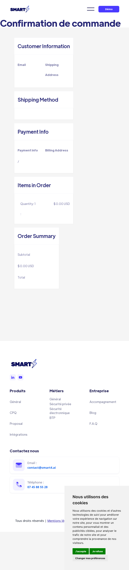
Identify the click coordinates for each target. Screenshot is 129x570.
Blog (93, 413)
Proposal (16, 423)
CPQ (13, 413)
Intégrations (18, 434)
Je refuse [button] (97, 551)
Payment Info (28, 150)
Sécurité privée (60, 404)
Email (22, 65)
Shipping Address (52, 70)
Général (15, 402)
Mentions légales (59, 521)
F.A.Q (93, 423)
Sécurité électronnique (60, 411)
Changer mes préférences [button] (90, 558)
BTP (52, 418)
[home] (20, 9)
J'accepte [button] (80, 551)
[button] (90, 9)
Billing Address (56, 150)
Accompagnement (103, 402)
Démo (109, 9)
